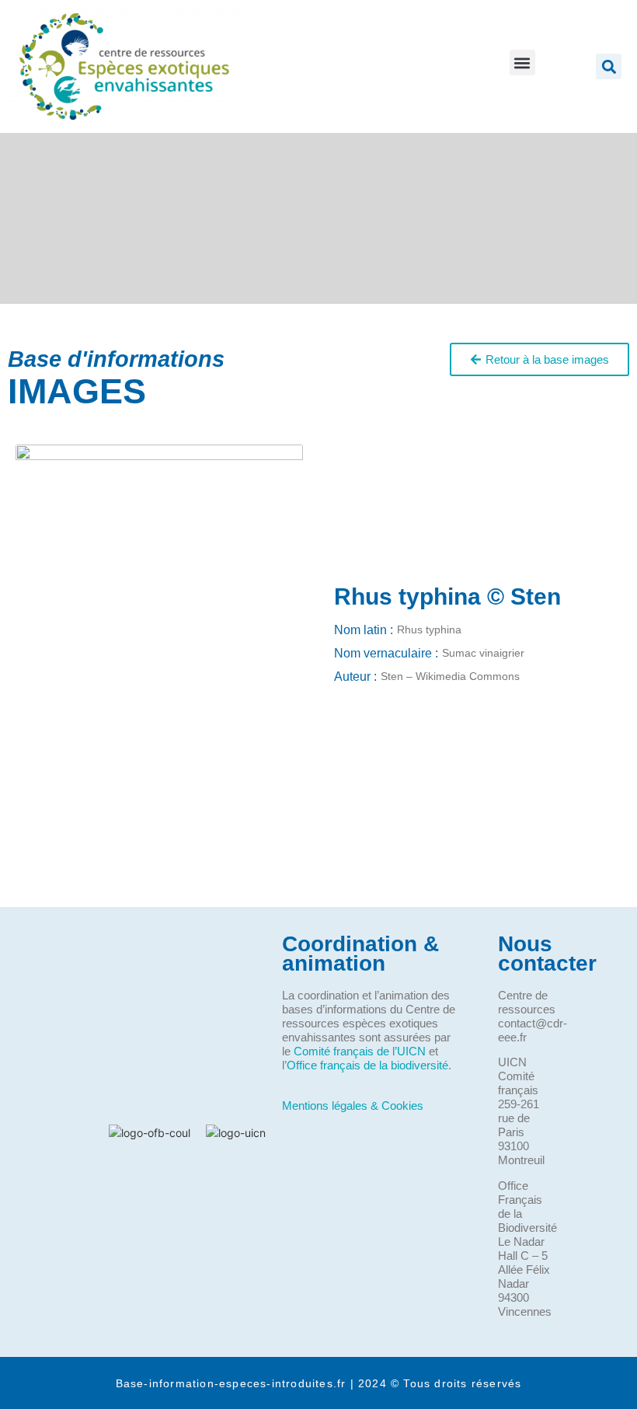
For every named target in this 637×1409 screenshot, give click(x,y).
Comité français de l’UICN (360, 1051)
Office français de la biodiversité (367, 1065)
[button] (522, 62)
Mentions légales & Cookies (352, 1105)
